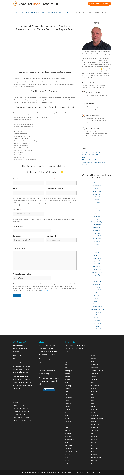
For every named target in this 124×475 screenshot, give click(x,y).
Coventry (67, 406)
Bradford (67, 377)
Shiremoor (97, 255)
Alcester (67, 359)
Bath (66, 365)
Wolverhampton (96, 457)
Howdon (97, 213)
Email (15, 188)
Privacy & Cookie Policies (21, 417)
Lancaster (68, 454)
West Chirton (97, 266)
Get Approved (49, 390)
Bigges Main (97, 194)
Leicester (67, 460)
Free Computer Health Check (22, 408)
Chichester (68, 403)
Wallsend (97, 264)
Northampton (95, 373)
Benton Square (97, 191)
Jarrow (97, 219)
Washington (97, 323)
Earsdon (97, 199)
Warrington (94, 439)
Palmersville (97, 238)
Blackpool (68, 374)
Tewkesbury (94, 430)
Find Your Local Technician (100, 4)
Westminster (94, 448)
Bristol (67, 383)
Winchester (94, 454)
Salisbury (93, 403)
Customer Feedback (19, 405)
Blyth (97, 315)
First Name (17, 179)
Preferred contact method (22, 274)
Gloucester (68, 433)
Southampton (95, 415)
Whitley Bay (97, 269)
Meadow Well (97, 227)
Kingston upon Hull (71, 451)
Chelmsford (68, 397)
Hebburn (97, 301)
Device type (17, 236)
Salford (93, 400)
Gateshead (97, 318)
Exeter (67, 427)
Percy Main (97, 241)
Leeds (66, 457)
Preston (97, 244)
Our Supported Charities (20, 414)
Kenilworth (68, 448)
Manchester (94, 364)
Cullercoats (97, 197)
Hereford (67, 442)
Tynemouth (97, 261)
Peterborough (95, 385)
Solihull (93, 412)
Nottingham (94, 379)
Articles (15, 402)
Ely (66, 424)
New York (97, 233)
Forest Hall (97, 205)
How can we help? (20, 248)
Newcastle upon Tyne (97, 309)
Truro (92, 433)
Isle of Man (68, 445)
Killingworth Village (97, 222)
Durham (67, 418)
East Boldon (97, 312)
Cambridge (68, 386)
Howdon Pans (97, 216)
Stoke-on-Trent (95, 424)
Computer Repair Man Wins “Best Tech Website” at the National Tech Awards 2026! (94, 155)
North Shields (97, 236)
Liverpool (93, 358)
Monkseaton (97, 230)
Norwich (93, 376)
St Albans (93, 421)
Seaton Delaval (97, 247)
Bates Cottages (97, 185)
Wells (92, 445)
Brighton (67, 380)
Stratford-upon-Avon (97, 418)
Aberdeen (68, 356)
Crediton (67, 409)
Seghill (97, 252)
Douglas (67, 415)
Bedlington (97, 320)
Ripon (92, 397)
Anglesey (67, 362)
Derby (67, 412)
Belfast (67, 368)
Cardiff (67, 391)
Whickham (97, 326)
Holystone (97, 208)
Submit (16, 295)
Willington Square (97, 275)
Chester (67, 400)
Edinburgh (68, 421)
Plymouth (94, 388)
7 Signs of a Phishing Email (90, 160)
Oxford (93, 382)
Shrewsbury (94, 409)
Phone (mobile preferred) (55, 188)
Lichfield (67, 463)
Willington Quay (97, 272)
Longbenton (97, 225)
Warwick (93, 442)
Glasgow (67, 430)
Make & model (51, 236)
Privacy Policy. (45, 290)
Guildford (68, 436)
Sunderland (97, 329)
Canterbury (68, 389)
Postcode (17, 209)
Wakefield (94, 436)
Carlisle (67, 394)
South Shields (97, 258)
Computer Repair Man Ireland (22, 420)
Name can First (18, 226)
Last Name (50, 179)
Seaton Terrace (97, 250)
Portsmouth (94, 391)
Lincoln (93, 355)
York (92, 463)
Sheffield (93, 406)
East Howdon (97, 202)
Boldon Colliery (97, 307)
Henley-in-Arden (70, 439)
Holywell (97, 211)
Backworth (97, 183)
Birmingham (69, 371)
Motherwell (94, 367)
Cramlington (97, 304)
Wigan (92, 451)
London (93, 361)
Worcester (94, 460)
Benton (97, 188)
